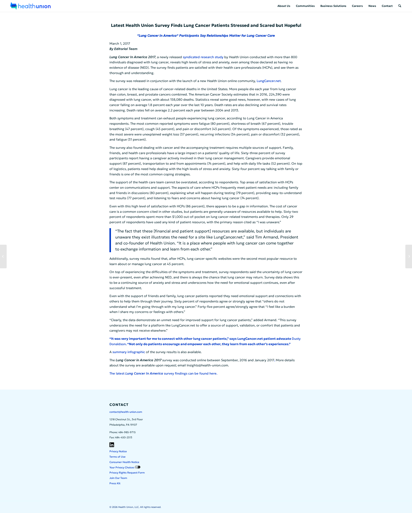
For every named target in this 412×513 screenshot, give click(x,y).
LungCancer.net (269, 81)
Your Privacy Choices (122, 467)
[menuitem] (284, 6)
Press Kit (114, 483)
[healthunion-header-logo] (30, 6)
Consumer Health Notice (124, 462)
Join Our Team (118, 478)
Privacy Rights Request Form (127, 472)
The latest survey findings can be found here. (163, 373)
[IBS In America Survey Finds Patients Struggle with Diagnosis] (408, 256)
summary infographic (128, 352)
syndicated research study (203, 57)
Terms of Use (117, 456)
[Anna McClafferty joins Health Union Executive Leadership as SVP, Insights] (3, 256)
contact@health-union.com (125, 411)
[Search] (399, 6)
